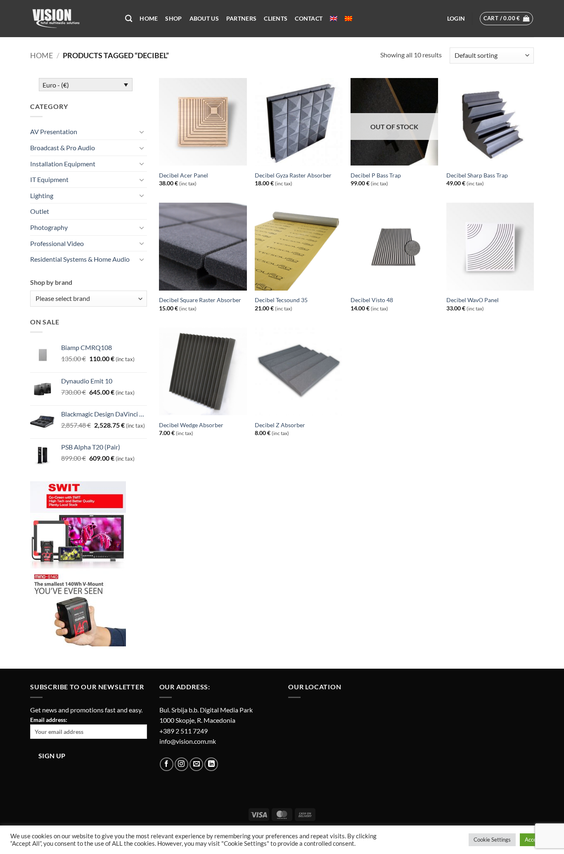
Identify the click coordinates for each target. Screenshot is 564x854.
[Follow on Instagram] (181, 764)
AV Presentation (53, 131)
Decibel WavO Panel (472, 299)
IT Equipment (49, 179)
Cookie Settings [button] (492, 839)
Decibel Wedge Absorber (191, 424)
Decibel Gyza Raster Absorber (293, 175)
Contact (308, 18)
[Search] (128, 18)
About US (204, 18)
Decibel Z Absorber (280, 424)
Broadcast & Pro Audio (62, 147)
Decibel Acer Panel (183, 175)
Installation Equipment (62, 164)
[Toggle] (142, 132)
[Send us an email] (196, 764)
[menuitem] (333, 18)
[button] (456, 18)
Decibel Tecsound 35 (281, 299)
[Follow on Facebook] (166, 764)
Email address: (48, 719)
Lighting (41, 195)
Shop (173, 18)
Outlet (39, 211)
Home (149, 18)
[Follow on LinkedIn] (211, 764)
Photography (49, 227)
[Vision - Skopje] (71, 18)
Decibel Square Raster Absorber (200, 299)
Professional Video (57, 243)
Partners (241, 18)
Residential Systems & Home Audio (80, 259)
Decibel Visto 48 (372, 299)
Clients (275, 18)
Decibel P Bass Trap (376, 175)
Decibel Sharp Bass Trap (477, 175)
